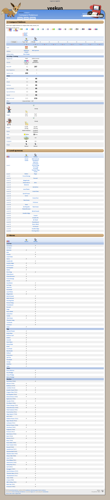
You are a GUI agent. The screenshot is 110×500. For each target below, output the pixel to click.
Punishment (35, 222)
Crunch (35, 215)
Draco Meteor (10, 370)
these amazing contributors (18, 491)
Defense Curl (10, 335)
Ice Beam (9, 423)
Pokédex (21, 12)
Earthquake (26, 207)
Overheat (9, 427)
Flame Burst (26, 182)
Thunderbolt (10, 475)
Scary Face (35, 198)
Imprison (35, 162)
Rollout (9, 353)
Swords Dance (11, 471)
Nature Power (10, 425)
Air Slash (35, 220)
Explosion (9, 399)
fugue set (32, 491)
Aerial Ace (35, 187)
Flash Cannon (10, 410)
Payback (9, 429)
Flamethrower (26, 209)
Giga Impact (10, 414)
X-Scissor (35, 202)
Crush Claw (35, 191)
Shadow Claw (10, 453)
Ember (26, 174)
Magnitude (26, 180)
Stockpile (9, 359)
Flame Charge (10, 405)
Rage (35, 174)
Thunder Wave (11, 473)
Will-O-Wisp (10, 482)
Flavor (8, 103)
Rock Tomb (10, 445)
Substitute (10, 462)
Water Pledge (10, 377)
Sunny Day (9, 464)
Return (8, 438)
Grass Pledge (10, 375)
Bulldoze (9, 385)
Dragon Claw (10, 392)
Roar (8, 440)
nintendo (33, 490)
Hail (8, 416)
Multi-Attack (35, 159)
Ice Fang (35, 168)
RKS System (35, 50)
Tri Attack (35, 226)
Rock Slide (9, 442)
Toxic (8, 478)
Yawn (26, 204)
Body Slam (9, 333)
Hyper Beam (10, 420)
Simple (26, 52)
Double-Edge (26, 213)
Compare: (14, 42)
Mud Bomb (10, 351)
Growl (26, 159)
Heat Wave (9, 342)
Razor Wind (35, 224)
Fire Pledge (10, 372)
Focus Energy (26, 176)
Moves (12, 235)
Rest (8, 436)
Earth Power (26, 193)
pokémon (28, 490)
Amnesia (26, 185)
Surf (8, 467)
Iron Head (35, 163)
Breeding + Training (12, 56)
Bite (35, 182)
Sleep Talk (9, 456)
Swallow (9, 364)
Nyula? (26, 35)
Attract (9, 383)
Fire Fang (35, 167)
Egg (8, 329)
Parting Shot (35, 231)
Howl (8, 346)
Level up (9, 243)
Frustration (10, 412)
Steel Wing (10, 460)
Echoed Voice (10, 396)
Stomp (8, 362)
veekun (55, 8)
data (13, 493)
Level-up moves (16, 150)
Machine (9, 379)
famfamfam (45, 491)
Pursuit (35, 178)
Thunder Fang (35, 170)
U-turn (8, 480)
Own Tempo (26, 54)
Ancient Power (11, 331)
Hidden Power (11, 418)
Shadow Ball (10, 451)
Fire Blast (9, 403)
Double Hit (35, 217)
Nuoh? (26, 33)
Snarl (8, 458)
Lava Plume (26, 189)
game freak (38, 490)
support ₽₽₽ (18, 493)
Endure (8, 337)
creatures (43, 490)
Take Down (26, 200)
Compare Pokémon (17, 22)
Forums (20, 18)
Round (8, 447)
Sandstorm (10, 449)
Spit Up (9, 357)
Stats (8, 76)
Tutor (8, 368)
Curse (26, 195)
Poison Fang (35, 165)
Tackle (26, 160)
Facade (9, 401)
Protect (9, 431)
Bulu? (25, 34)
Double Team (10, 390)
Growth (9, 340)
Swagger (9, 469)
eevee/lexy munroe (13, 490)
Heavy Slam (10, 344)
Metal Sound (35, 211)
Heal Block (35, 160)
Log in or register (55, 1)
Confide (9, 388)
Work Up (9, 484)
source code (9, 493)
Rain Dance (10, 434)
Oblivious (26, 50)
